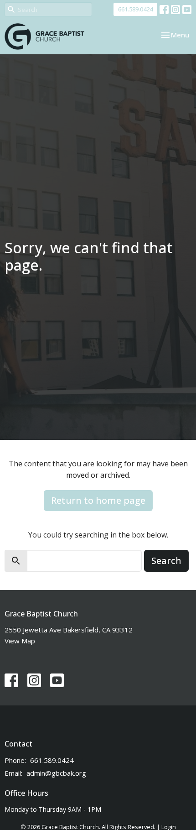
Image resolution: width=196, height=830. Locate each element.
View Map (20, 640)
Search (166, 560)
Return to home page (98, 500)
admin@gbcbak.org (56, 773)
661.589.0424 (135, 9)
